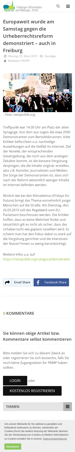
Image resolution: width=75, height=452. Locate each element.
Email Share (22, 282)
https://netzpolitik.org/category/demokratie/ (36, 259)
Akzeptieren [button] (12, 446)
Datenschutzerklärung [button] (55, 438)
